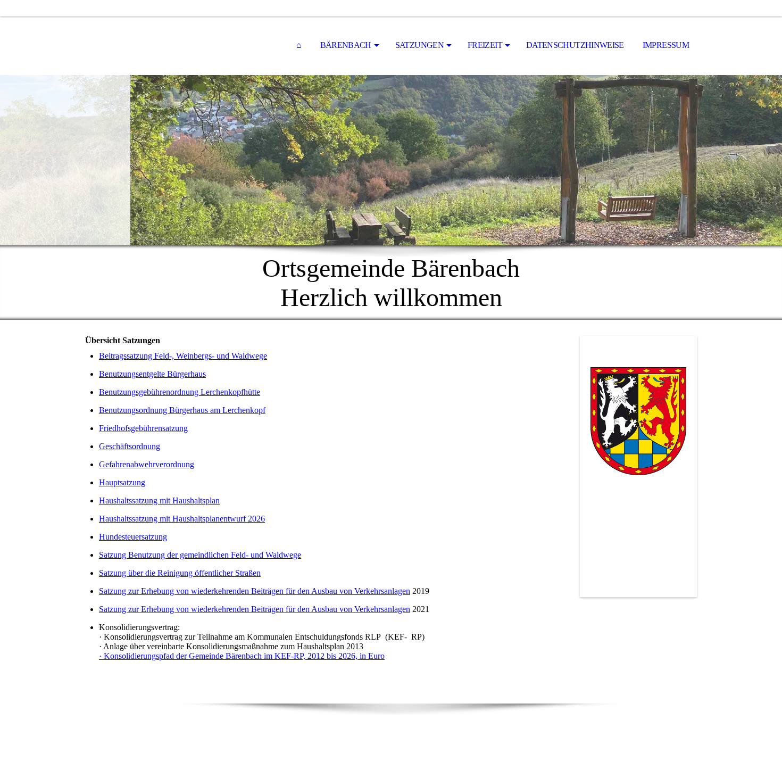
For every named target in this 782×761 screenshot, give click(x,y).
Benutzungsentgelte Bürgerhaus (152, 373)
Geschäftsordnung (129, 446)
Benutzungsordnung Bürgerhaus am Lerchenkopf (182, 410)
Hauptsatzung (122, 482)
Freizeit (485, 44)
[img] (391, 160)
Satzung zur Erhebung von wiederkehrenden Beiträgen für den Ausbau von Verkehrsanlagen (254, 590)
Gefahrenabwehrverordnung (146, 464)
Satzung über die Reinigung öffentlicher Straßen (180, 572)
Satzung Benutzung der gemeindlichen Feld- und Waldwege (200, 554)
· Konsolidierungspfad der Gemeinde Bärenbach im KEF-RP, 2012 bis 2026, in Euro (242, 655)
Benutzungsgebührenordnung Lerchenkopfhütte (179, 391)
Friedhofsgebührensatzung (143, 428)
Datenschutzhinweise (575, 44)
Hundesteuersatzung (133, 536)
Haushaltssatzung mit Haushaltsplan (159, 500)
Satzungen (419, 44)
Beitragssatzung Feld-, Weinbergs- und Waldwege (183, 355)
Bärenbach (345, 44)
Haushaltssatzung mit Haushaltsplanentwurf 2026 (182, 518)
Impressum (666, 44)
